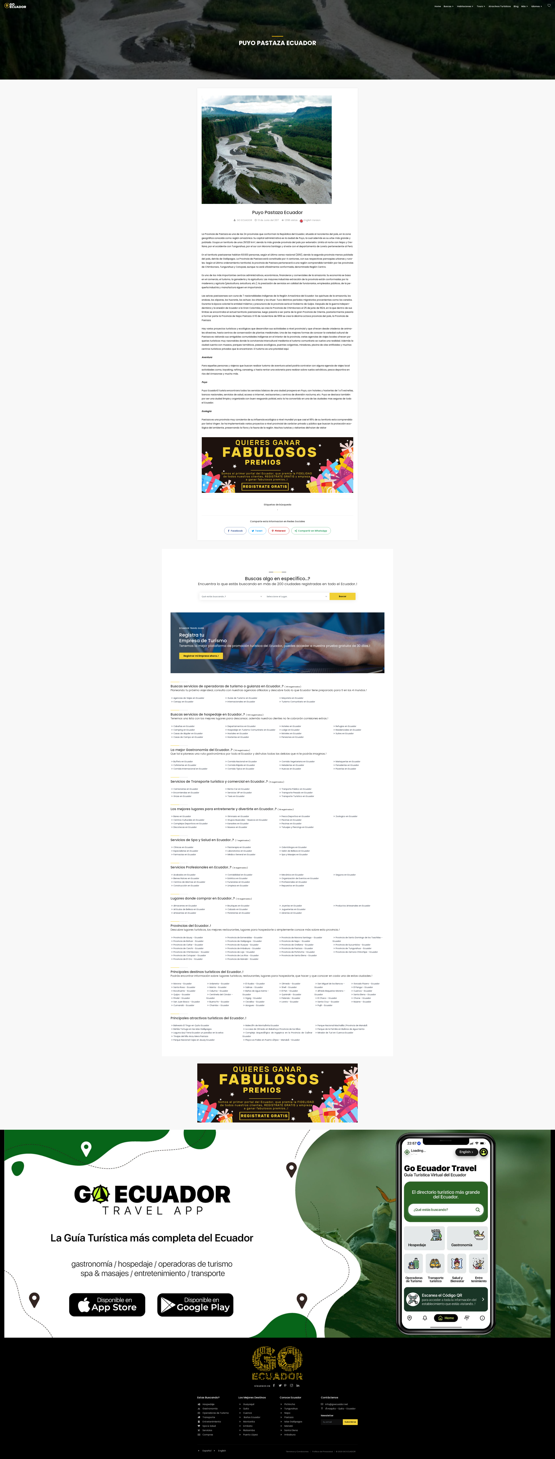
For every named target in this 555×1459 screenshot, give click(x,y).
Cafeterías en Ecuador (184, 765)
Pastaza (288, 1417)
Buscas (447, 6)
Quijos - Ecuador (181, 994)
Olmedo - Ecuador (291, 983)
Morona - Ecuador (182, 983)
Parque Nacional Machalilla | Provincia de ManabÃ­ (342, 1025)
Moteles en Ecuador (291, 733)
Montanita (249, 1421)
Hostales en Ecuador (237, 733)
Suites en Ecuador (345, 733)
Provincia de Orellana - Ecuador (297, 944)
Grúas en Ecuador (182, 796)
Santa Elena (291, 1430)
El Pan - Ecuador (290, 990)
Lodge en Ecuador (291, 729)
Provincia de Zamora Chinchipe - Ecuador (357, 952)
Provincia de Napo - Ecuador (296, 941)
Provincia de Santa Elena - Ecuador (299, 955)
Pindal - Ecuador (181, 998)
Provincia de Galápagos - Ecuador (244, 941)
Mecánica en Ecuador (293, 874)
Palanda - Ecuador (291, 998)
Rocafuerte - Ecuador (184, 990)
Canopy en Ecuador (183, 701)
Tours (480, 6)
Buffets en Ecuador (183, 761)
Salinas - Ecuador (254, 987)
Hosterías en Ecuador (238, 737)
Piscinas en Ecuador (291, 820)
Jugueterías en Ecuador (294, 909)
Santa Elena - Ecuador (365, 994)
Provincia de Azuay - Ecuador (188, 937)
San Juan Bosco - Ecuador (186, 1001)
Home (438, 6)
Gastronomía (210, 1408)
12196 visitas (291, 220)
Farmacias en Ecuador (184, 854)
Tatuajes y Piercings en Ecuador (298, 827)
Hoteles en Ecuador (291, 726)
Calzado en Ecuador (237, 909)
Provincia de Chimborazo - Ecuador (191, 952)
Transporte (208, 1417)
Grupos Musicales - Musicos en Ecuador (247, 820)
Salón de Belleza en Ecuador (296, 850)
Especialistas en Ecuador (185, 850)
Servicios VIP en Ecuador (239, 792)
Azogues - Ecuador (254, 1005)
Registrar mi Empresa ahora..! (201, 655)
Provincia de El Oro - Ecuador (188, 959)
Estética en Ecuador (237, 878)
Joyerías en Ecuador (292, 905)
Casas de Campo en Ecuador (188, 737)
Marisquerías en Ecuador (348, 761)
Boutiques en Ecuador (238, 905)
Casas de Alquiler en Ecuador (188, 733)
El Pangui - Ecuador (363, 987)
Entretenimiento (211, 1421)
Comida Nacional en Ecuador (242, 761)
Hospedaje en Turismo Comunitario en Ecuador (251, 729)
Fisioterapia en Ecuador (239, 847)
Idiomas (535, 6)
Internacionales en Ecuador (241, 701)
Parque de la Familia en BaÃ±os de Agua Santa (341, 1029)
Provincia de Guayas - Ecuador (243, 944)
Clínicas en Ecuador (183, 847)
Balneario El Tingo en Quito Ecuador (191, 1025)
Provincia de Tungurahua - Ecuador (353, 948)
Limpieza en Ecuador (237, 885)
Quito (246, 1408)
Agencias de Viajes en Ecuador (188, 698)
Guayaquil (248, 1404)
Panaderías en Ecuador (347, 765)
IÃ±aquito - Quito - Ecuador (340, 1408)
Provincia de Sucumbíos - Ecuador (353, 944)
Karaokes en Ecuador (238, 823)
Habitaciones (464, 6)
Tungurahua (291, 1408)
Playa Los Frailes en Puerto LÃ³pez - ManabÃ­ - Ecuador (272, 1039)
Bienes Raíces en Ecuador (186, 878)
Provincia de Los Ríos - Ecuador (243, 955)
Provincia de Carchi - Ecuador (188, 948)
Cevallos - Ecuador (254, 1001)
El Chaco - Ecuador (327, 998)
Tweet (258, 530)
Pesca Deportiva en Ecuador (296, 816)
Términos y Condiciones (297, 1451)
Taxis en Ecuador (236, 796)
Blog (516, 6)
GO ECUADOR (244, 220)
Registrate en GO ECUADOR (549, 5)
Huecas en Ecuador (291, 768)
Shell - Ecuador (289, 987)
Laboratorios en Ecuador (239, 850)
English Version (311, 220)
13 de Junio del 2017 (268, 220)
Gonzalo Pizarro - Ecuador (367, 983)
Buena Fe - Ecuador (219, 1001)
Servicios (207, 1430)
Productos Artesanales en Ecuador (353, 905)
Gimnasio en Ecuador (238, 816)
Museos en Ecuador (237, 827)
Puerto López (250, 1434)
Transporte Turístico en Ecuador (298, 796)
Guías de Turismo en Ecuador (242, 698)
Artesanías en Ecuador (184, 912)
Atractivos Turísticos (500, 6)
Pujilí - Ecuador (325, 1005)
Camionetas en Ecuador (185, 789)
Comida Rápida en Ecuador (241, 765)
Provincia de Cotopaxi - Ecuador (189, 955)
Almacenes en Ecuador (185, 905)
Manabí (288, 1425)
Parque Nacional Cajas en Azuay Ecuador (194, 1039)
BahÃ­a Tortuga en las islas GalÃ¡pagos (192, 1029)
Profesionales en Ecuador (294, 882)
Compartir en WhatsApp (312, 530)
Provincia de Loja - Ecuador (241, 952)
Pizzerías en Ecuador (346, 768)
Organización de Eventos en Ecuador (300, 878)
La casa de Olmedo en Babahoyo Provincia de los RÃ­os (272, 1029)
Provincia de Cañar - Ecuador (188, 944)
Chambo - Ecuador (219, 1005)
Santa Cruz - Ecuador (328, 1001)
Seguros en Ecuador (346, 874)
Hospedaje (208, 1404)
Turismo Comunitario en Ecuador (298, 701)
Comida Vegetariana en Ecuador (298, 761)
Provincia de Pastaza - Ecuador (297, 948)
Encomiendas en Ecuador (186, 792)
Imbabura (289, 1434)
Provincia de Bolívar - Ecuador (188, 941)
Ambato (247, 1425)
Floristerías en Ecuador (238, 912)
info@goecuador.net (336, 1404)
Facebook (236, 530)
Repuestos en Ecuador (293, 885)
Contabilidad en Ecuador (239, 874)
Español (206, 1450)
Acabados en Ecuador (184, 874)
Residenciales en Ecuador (348, 729)
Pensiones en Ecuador (293, 737)
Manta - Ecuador (217, 987)
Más (523, 6)
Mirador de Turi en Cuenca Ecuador (335, 1032)
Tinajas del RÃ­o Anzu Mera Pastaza (190, 1036)
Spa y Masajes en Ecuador (295, 854)
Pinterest (280, 530)
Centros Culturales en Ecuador (188, 820)
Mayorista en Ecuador (292, 698)
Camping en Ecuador (184, 729)
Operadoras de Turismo (215, 1412)
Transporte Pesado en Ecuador (297, 792)
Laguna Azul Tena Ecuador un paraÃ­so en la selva (198, 1032)
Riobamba (249, 1430)
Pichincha (289, 1404)
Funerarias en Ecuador (238, 882)
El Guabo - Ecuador (255, 983)
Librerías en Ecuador (292, 912)
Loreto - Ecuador (290, 1001)
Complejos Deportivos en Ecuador (190, 823)
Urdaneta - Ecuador (219, 983)
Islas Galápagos (293, 1421)
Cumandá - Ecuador (183, 1005)
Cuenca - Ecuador (363, 990)
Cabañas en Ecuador (184, 726)
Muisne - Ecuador (362, 1001)
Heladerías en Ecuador (293, 765)
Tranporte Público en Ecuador (296, 789)
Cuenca (247, 1412)
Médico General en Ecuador (241, 854)
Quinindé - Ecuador (291, 994)
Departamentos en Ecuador (241, 726)
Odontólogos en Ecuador (294, 847)
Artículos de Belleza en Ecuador (189, 909)
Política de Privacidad (322, 1451)
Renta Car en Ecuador (238, 789)
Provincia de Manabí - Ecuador (242, 959)
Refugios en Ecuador (346, 726)
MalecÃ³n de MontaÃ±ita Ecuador (262, 1025)
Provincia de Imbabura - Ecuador (244, 948)
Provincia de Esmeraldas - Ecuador (244, 937)
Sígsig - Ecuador (253, 998)
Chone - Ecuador (362, 998)
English (222, 1450)
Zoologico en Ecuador (346, 816)
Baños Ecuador (251, 1417)
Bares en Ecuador (182, 816)
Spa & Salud (209, 1425)
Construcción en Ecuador (186, 885)
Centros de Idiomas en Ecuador (189, 882)
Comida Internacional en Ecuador (190, 768)
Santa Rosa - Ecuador (184, 987)
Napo (287, 1412)
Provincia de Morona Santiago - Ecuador (302, 937)
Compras (207, 1434)
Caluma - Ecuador (218, 990)
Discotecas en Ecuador (185, 827)
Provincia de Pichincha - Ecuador (298, 952)
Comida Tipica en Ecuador (240, 768)
